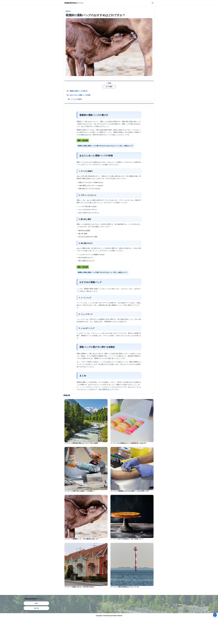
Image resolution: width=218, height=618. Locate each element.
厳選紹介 (68, 11)
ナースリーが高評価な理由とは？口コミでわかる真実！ (82, 443)
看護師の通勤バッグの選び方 (79, 91)
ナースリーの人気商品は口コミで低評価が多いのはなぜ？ (129, 443)
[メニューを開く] (152, 3)
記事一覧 (36, 608)
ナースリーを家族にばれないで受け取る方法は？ (80, 587)
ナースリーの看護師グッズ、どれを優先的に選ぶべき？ (82, 539)
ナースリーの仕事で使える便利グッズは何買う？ (80, 491)
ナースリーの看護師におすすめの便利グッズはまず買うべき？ (130, 491)
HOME (36, 603)
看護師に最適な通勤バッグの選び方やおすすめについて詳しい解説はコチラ (102, 272)
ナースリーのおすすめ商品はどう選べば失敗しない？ (127, 539)
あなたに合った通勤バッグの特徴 (80, 95)
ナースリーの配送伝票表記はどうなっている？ (125, 587)
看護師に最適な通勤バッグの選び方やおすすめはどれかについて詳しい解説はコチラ (105, 146)
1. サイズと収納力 (76, 99)
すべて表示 (109, 86)
